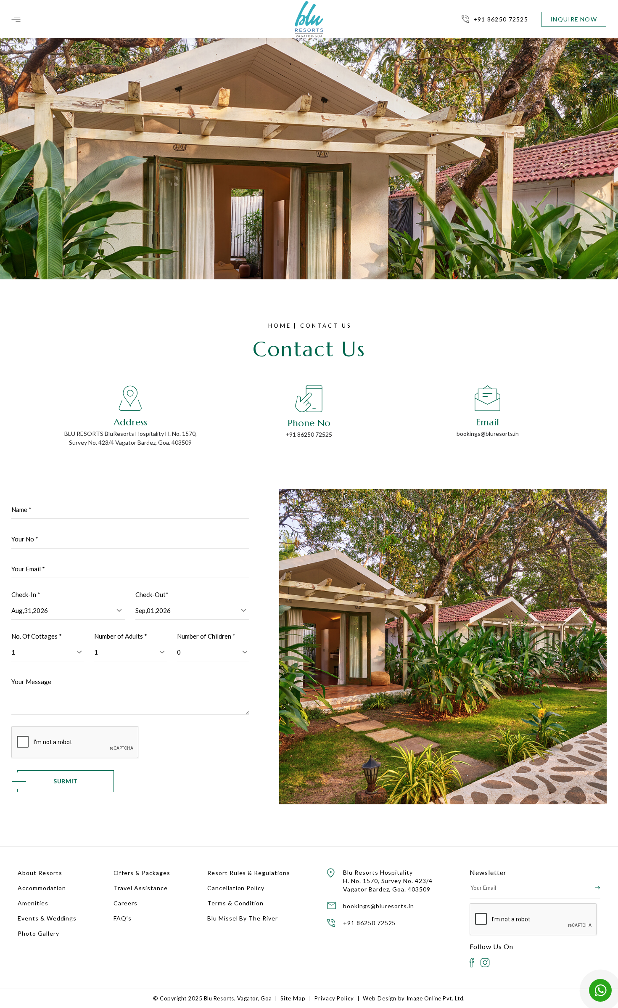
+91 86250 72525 (500, 19)
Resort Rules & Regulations (248, 872)
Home (279, 325)
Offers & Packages (142, 872)
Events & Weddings (47, 918)
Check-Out (152, 594)
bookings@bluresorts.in (488, 433)
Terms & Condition (235, 903)
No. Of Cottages (36, 636)
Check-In (25, 594)
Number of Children (206, 636)
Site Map (293, 998)
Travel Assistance (140, 887)
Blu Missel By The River (242, 918)
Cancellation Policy (235, 887)
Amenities (33, 903)
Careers (125, 903)
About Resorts (40, 872)
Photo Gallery (38, 933)
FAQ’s (123, 918)
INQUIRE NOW (573, 19)
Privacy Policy (334, 998)
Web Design (380, 998)
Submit (65, 781)
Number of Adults (120, 636)
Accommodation (42, 887)
